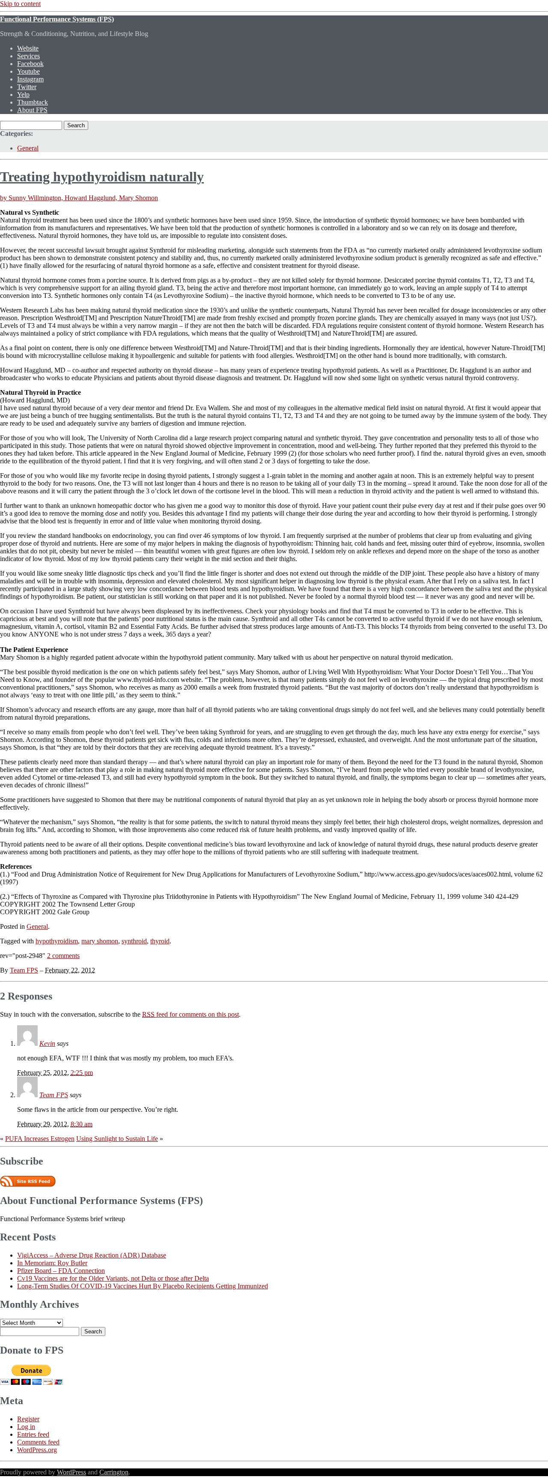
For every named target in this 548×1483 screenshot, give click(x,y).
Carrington (113, 1472)
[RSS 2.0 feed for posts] (28, 1184)
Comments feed (38, 1442)
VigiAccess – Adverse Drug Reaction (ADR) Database (91, 1255)
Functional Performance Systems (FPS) (57, 19)
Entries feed (33, 1434)
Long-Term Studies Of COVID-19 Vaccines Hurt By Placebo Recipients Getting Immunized (142, 1286)
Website (28, 48)
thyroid (160, 941)
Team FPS (24, 970)
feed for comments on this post (190, 1014)
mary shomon (99, 941)
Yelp (23, 94)
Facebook (30, 63)
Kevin (47, 1043)
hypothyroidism (57, 941)
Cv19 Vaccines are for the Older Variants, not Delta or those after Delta (113, 1278)
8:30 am (81, 1124)
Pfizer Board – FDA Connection (61, 1270)
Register (28, 1419)
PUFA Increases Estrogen (39, 1138)
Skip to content (20, 3)
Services (28, 56)
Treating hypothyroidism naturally (102, 176)
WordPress (71, 1472)
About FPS (32, 110)
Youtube (28, 71)
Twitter (26, 86)
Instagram (30, 79)
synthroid (134, 941)
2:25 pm (82, 1072)
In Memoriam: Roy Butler (52, 1263)
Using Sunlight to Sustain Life (117, 1138)
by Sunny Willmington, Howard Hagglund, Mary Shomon (79, 197)
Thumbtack (32, 102)
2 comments (63, 955)
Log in (26, 1426)
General (28, 148)
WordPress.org (37, 1449)
